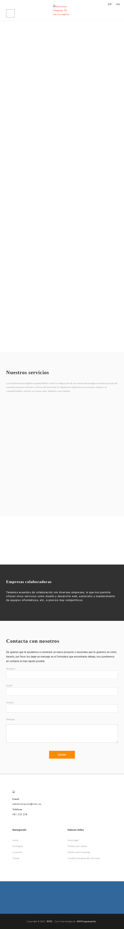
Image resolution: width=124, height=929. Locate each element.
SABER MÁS (80, 320)
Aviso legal (73, 840)
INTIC (50, 921)
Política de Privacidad (79, 852)
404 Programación (86, 921)
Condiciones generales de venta (84, 858)
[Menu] (10, 13)
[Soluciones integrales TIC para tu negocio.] (62, 13)
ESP (110, 4)
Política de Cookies (77, 846)
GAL (118, 4)
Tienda (15, 858)
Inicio (15, 840)
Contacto (17, 852)
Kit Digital (17, 846)
